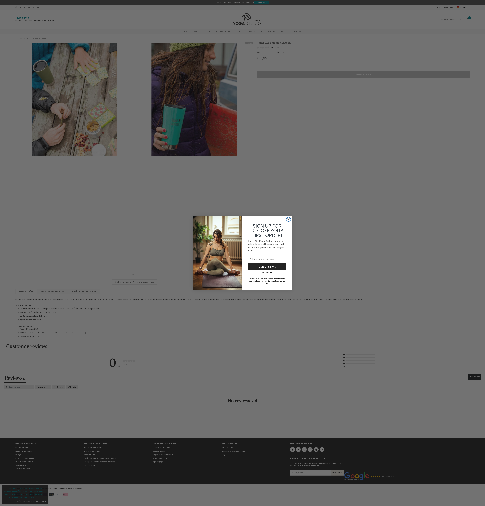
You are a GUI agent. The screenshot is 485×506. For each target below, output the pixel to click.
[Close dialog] (288, 219)
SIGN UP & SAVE (267, 266)
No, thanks (267, 272)
